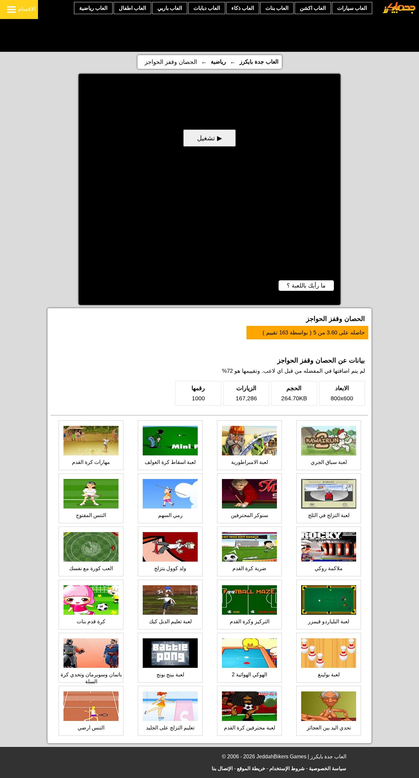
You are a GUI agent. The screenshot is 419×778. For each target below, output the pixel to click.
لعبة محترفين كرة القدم (249, 727)
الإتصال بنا (222, 768)
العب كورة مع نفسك (91, 568)
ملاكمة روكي (329, 568)
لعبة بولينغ (329, 674)
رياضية (218, 62)
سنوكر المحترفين (249, 515)
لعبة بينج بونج (170, 674)
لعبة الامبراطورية (249, 462)
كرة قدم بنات (91, 621)
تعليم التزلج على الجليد (170, 727)
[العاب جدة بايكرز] (399, 13)
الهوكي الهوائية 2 (249, 674)
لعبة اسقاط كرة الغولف (170, 462)
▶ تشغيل (209, 138)
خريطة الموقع (251, 768)
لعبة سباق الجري (329, 462)
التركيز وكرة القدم (249, 621)
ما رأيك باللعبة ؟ (306, 285)
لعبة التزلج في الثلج (329, 515)
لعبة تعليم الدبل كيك (170, 621)
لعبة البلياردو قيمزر (328, 621)
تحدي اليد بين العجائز (329, 727)
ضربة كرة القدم (249, 568)
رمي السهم (170, 515)
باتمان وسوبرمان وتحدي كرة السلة (91, 678)
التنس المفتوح (91, 515)
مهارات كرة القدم (91, 462)
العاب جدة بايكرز (259, 62)
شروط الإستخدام (287, 768)
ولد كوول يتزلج (170, 568)
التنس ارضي (91, 727)
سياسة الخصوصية (327, 768)
